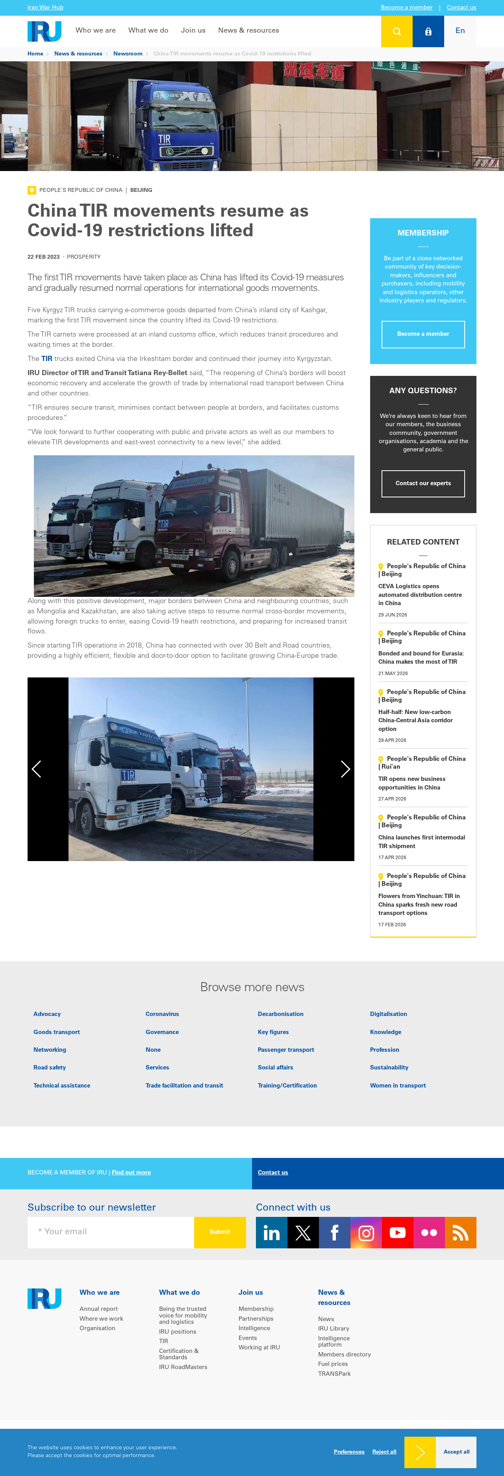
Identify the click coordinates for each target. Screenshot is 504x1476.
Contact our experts (423, 484)
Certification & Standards (179, 1355)
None (153, 1050)
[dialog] (252, 1452)
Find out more (131, 1173)
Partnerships (256, 1319)
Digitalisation (388, 1015)
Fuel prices (333, 1364)
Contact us (461, 8)
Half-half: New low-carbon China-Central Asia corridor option (415, 721)
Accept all (457, 1452)
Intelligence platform (334, 1342)
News (326, 1320)
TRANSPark (334, 1374)
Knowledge (385, 1033)
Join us (193, 31)
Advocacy (47, 1015)
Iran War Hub (45, 8)
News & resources (248, 31)
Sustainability (389, 1068)
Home (35, 54)
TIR (46, 359)
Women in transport (398, 1086)
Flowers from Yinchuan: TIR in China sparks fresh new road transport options (419, 905)
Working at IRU (259, 1348)
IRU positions (177, 1332)
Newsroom (128, 54)
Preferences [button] (349, 1452)
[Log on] (428, 31)
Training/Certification (287, 1086)
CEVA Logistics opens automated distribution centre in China (420, 595)
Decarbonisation (281, 1015)
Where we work (101, 1319)
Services (157, 1068)
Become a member (407, 8)
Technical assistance (61, 1086)
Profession (384, 1050)
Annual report (99, 1309)
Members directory (344, 1355)
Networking (49, 1050)
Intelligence (254, 1329)
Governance (162, 1033)
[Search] (397, 31)
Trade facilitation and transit (184, 1086)
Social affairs (275, 1068)
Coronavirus (162, 1015)
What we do (148, 31)
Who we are (96, 31)
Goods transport (56, 1033)
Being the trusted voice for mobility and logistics (183, 1316)
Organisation (97, 1329)
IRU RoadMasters (183, 1368)
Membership (256, 1309)
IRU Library (333, 1329)
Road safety (49, 1068)
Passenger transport (286, 1050)
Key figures (273, 1033)
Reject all (384, 1452)
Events (248, 1339)
